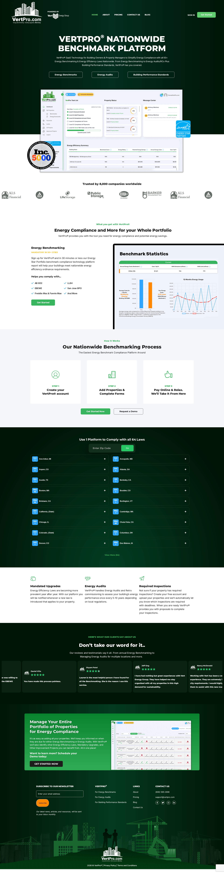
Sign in (191, 15)
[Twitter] (163, 803)
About (106, 15)
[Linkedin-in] (174, 803)
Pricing (118, 15)
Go (127, 448)
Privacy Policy (110, 865)
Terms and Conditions (127, 865)
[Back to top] (211, 844)
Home (95, 15)
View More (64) (112, 555)
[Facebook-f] (157, 803)
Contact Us (133, 15)
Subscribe (43, 803)
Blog (147, 15)
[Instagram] (168, 803)
